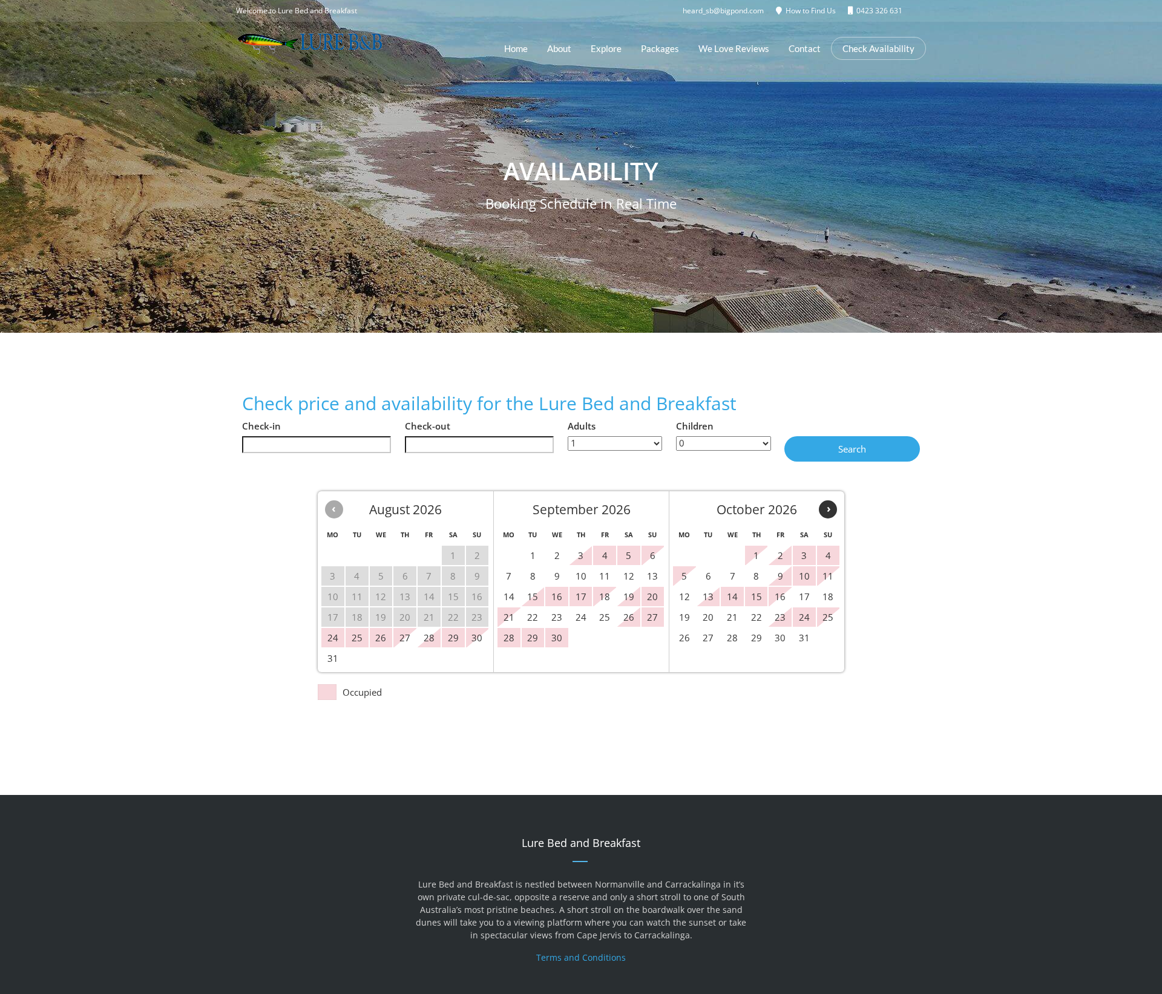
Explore (606, 48)
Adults (582, 426)
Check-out (427, 426)
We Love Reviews (733, 48)
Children (695, 426)
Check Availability (878, 48)
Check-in (261, 426)
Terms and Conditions (581, 957)
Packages (660, 48)
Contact (805, 48)
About (559, 48)
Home (516, 48)
